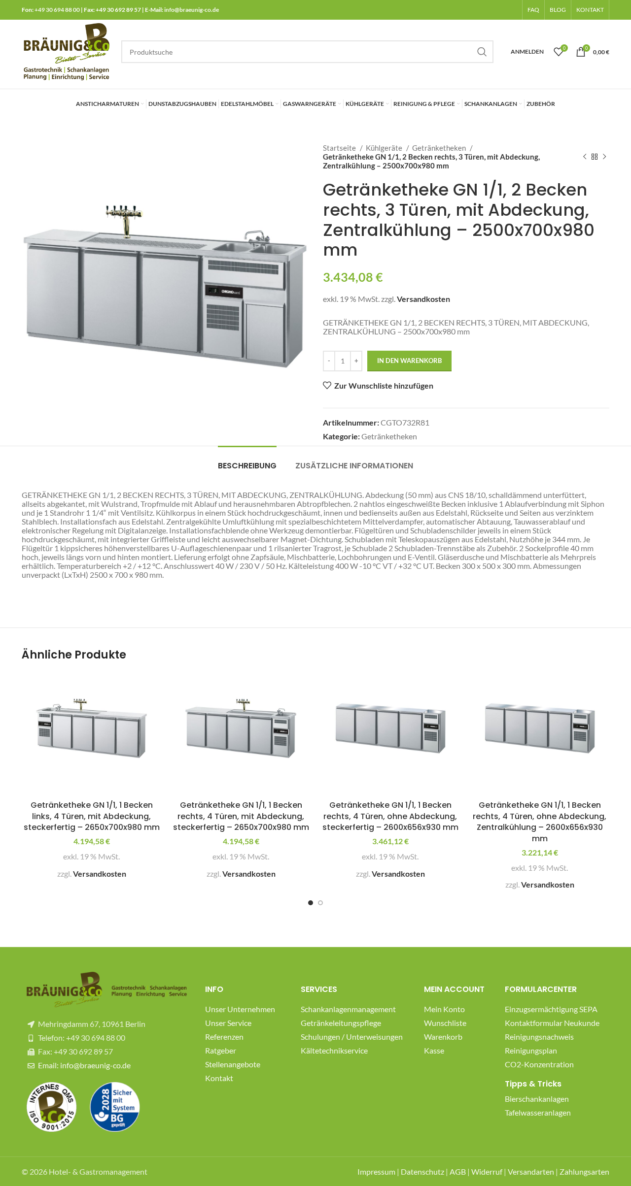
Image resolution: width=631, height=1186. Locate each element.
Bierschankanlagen (537, 1098)
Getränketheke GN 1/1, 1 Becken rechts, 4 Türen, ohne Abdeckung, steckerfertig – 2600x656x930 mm (390, 816)
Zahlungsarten (584, 1171)
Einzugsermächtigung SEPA (551, 1009)
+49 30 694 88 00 (57, 9)
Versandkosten (423, 298)
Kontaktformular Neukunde (552, 1022)
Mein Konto (444, 1009)
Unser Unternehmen (240, 1009)
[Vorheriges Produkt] (585, 157)
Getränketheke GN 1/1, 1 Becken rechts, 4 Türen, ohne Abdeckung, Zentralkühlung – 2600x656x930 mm (539, 821)
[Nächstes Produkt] (604, 157)
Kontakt (219, 1078)
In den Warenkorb (409, 360)
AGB (458, 1171)
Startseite (340, 147)
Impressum (376, 1171)
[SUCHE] (482, 51)
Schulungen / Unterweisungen (352, 1036)
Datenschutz (422, 1171)
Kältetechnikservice (334, 1050)
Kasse (434, 1050)
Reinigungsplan (531, 1050)
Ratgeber (220, 1050)
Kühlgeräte (385, 147)
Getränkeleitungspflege (341, 1022)
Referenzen (224, 1036)
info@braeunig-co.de (191, 9)
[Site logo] (66, 50)
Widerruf (486, 1171)
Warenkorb (443, 1036)
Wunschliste (445, 1022)
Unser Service (228, 1022)
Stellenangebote (232, 1064)
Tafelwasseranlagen (538, 1112)
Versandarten (531, 1171)
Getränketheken (439, 147)
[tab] (247, 461)
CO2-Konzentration (539, 1064)
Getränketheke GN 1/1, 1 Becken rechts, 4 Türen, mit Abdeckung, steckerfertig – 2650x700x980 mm (241, 816)
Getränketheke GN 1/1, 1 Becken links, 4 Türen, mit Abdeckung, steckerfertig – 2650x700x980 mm (92, 816)
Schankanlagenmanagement (348, 1009)
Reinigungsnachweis (539, 1036)
